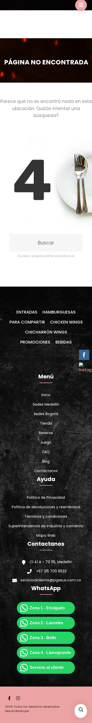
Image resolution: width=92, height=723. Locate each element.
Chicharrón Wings (46, 332)
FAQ (46, 451)
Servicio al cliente (47, 667)
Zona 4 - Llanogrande (50, 652)
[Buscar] (80, 710)
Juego (45, 442)
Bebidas (63, 342)
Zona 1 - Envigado (47, 608)
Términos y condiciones (46, 516)
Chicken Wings (66, 322)
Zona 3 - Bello (43, 638)
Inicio (46, 394)
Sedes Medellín (46, 404)
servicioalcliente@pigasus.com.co (50, 580)
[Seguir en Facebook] (9, 698)
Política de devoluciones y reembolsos (46, 507)
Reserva (46, 432)
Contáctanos (46, 470)
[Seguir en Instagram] (18, 698)
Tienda (46, 423)
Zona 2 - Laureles (46, 623)
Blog (46, 461)
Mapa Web (45, 535)
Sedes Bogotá (46, 413)
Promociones (35, 342)
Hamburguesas (59, 312)
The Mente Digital (41, 711)
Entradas (26, 312)
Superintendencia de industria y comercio (46, 526)
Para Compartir (27, 322)
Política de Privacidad (46, 497)
